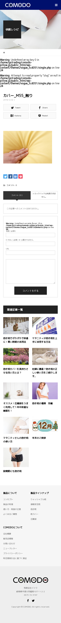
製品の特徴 (8, 504)
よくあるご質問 (10, 514)
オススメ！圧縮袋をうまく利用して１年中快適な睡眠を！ (15, 407)
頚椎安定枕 (35, 504)
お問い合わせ (9, 543)
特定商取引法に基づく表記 (15, 558)
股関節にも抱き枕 (12, 471)
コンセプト (8, 499)
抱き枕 (33, 509)
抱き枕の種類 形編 (42, 403)
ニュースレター (10, 548)
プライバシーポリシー (13, 553)
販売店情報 (8, 538)
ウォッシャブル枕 (38, 499)
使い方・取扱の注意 (12, 509)
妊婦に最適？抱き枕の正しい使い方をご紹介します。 (44, 372)
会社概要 (7, 533)
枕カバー (34, 514)
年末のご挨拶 (39, 437)
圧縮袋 (33, 519)
